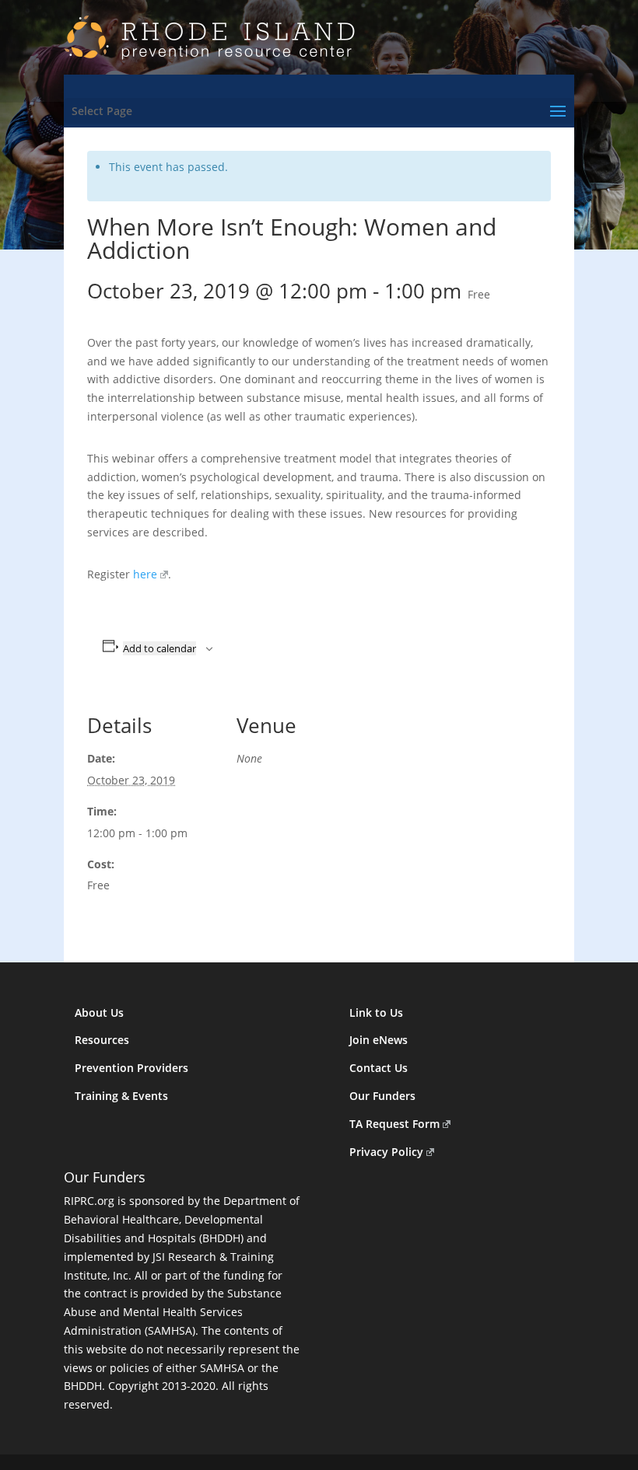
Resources (102, 1039)
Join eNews (378, 1039)
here (145, 574)
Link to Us (376, 1012)
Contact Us (378, 1067)
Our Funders (382, 1095)
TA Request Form (394, 1123)
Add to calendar (159, 648)
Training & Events (121, 1095)
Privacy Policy (386, 1151)
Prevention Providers (131, 1067)
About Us (99, 1012)
